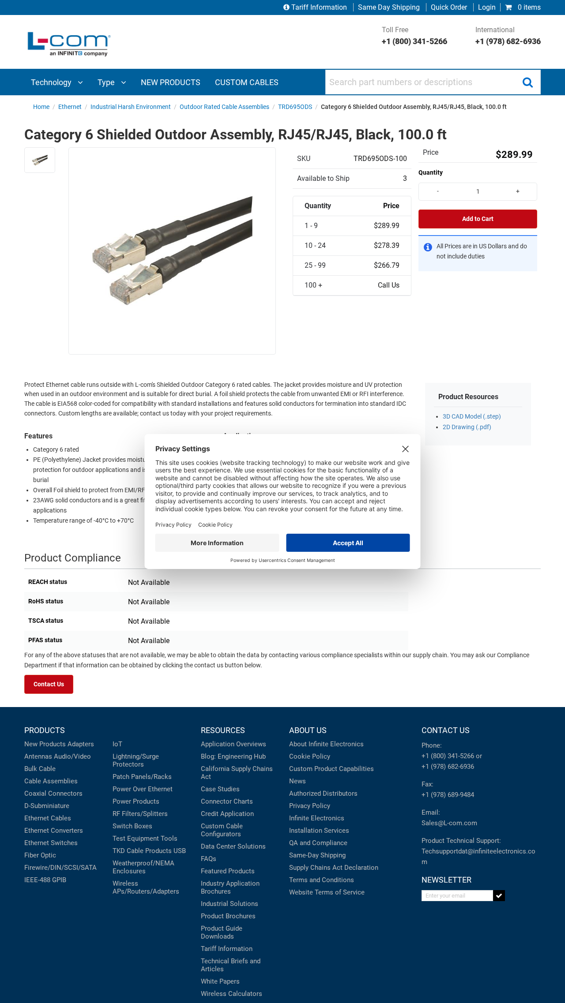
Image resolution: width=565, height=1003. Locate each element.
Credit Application (227, 814)
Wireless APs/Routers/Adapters (146, 887)
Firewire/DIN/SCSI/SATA (60, 868)
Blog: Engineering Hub (233, 756)
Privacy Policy (309, 806)
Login (487, 7)
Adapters (81, 744)
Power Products (136, 801)
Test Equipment (136, 838)
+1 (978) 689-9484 (448, 795)
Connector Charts (227, 801)
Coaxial (35, 793)
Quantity (430, 172)
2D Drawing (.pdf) (467, 427)
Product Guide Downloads (221, 932)
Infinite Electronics (316, 818)
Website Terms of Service (327, 892)
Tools (169, 838)
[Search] (527, 82)
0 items (528, 7)
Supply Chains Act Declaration (333, 868)
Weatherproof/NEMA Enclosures (143, 867)
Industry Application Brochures (230, 887)
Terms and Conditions (321, 880)
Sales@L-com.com (449, 823)
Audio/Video (72, 756)
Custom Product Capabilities (331, 769)
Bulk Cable (40, 769)
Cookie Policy (309, 756)
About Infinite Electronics (326, 744)
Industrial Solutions (229, 904)
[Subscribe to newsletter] (499, 895)
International (508, 36)
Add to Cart (477, 219)
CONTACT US (446, 730)
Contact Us (49, 684)
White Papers (220, 981)
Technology (52, 82)
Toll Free (414, 36)
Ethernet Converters (53, 831)
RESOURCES (223, 730)
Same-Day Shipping (317, 855)
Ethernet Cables (47, 818)
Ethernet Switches (51, 843)
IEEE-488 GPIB (45, 880)
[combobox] (433, 82)
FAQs (208, 859)
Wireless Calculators (231, 994)
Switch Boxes (132, 826)
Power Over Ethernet (143, 789)
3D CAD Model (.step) (472, 416)
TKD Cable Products (142, 851)
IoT (117, 744)
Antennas (38, 756)
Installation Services (319, 831)
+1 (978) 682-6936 (448, 767)
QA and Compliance (318, 843)
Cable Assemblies (51, 781)
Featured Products (228, 871)
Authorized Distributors (323, 793)
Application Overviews (233, 744)
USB (179, 851)
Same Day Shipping (389, 7)
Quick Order (449, 7)
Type (107, 82)
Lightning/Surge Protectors (136, 760)
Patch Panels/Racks (142, 777)
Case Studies (220, 789)
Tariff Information (319, 7)
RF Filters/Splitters (140, 814)
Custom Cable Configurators (222, 830)
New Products (45, 744)
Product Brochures (228, 916)
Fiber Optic (40, 855)
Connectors (65, 793)
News (297, 781)
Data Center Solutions (233, 846)
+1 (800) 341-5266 (448, 756)
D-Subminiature (46, 806)
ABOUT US (308, 730)
